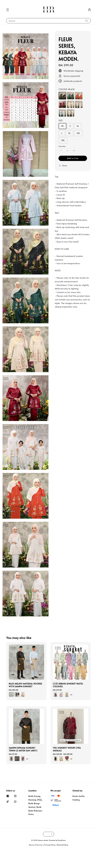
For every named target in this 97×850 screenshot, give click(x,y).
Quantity (62, 146)
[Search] (87, 20)
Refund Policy (62, 845)
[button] (7, 10)
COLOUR (67, 89)
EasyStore (62, 840)
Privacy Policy (49, 845)
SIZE (61, 120)
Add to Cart (72, 158)
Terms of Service (35, 845)
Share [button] (64, 165)
